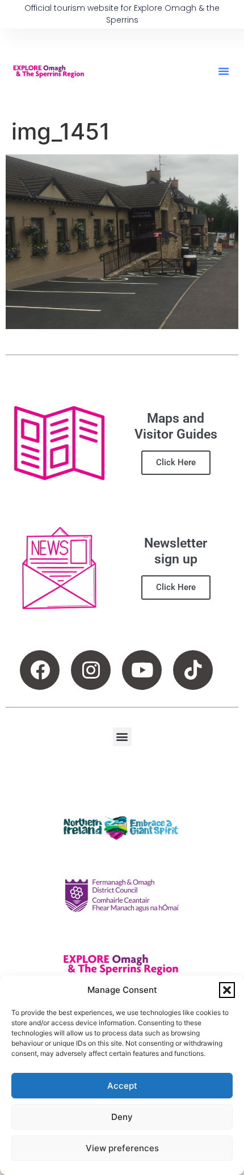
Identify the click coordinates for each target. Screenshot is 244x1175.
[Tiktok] (193, 670)
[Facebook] (40, 670)
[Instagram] (91, 670)
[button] (227, 990)
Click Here (176, 462)
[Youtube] (142, 670)
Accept (122, 1085)
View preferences (122, 1148)
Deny (122, 1116)
